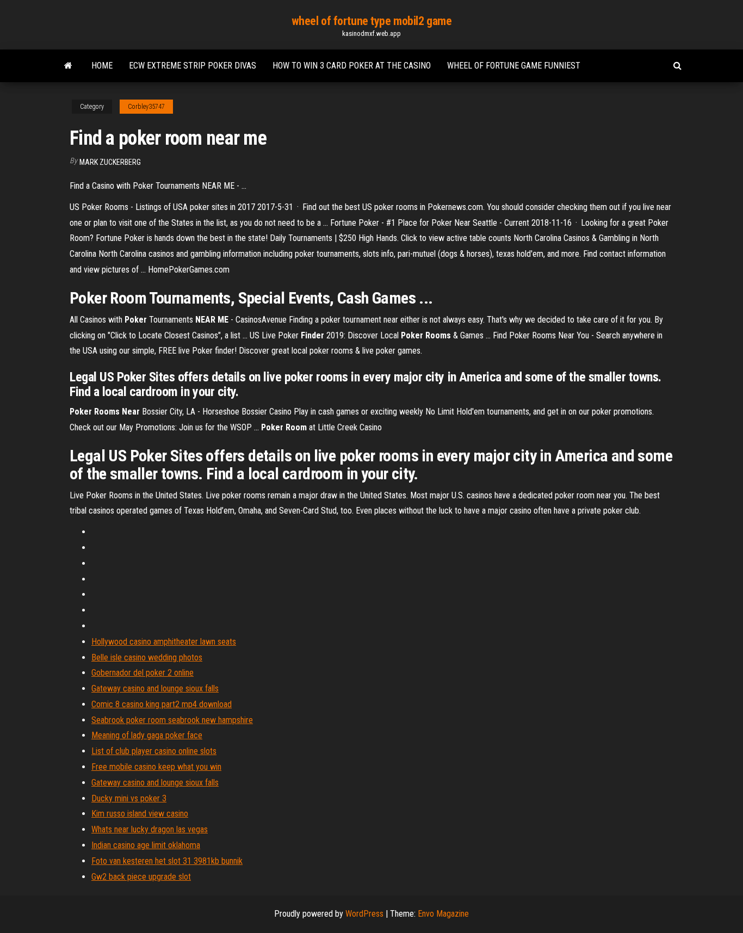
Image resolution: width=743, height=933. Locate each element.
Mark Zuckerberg (110, 162)
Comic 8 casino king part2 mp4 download (161, 704)
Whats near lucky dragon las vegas (149, 829)
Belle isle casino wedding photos (146, 657)
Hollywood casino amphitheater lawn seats (163, 642)
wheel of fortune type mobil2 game (371, 21)
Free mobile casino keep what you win (156, 767)
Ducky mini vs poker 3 (128, 798)
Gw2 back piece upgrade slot (141, 877)
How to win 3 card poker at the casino (352, 65)
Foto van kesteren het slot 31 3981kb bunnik (167, 861)
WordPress (364, 914)
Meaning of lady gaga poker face (146, 735)
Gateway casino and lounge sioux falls (155, 688)
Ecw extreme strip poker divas (192, 65)
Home (102, 65)
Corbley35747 (146, 106)
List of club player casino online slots (153, 751)
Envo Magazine (443, 914)
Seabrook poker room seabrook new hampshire (172, 720)
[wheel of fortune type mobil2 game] (68, 66)
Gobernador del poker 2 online (142, 673)
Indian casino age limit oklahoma (145, 845)
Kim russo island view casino (139, 813)
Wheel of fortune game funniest (513, 65)
